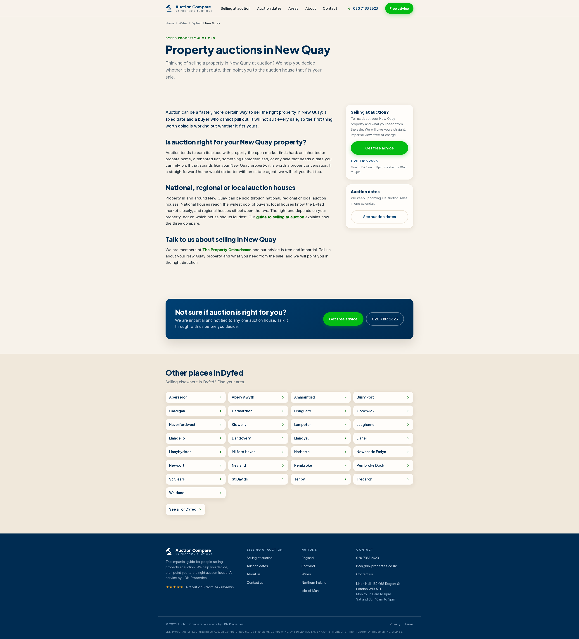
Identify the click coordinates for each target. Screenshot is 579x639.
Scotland (308, 566)
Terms (409, 624)
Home (170, 23)
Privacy (395, 624)
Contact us (255, 583)
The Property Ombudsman (227, 249)
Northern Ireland (313, 583)
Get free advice (379, 148)
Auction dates (269, 8)
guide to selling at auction (280, 217)
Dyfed (196, 23)
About (310, 8)
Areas (293, 8)
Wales (183, 23)
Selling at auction (235, 8)
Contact (330, 8)
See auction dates (379, 216)
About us (254, 574)
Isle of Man (310, 591)
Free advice (399, 8)
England (307, 558)
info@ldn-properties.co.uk (376, 566)
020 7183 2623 (365, 8)
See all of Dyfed (183, 509)
